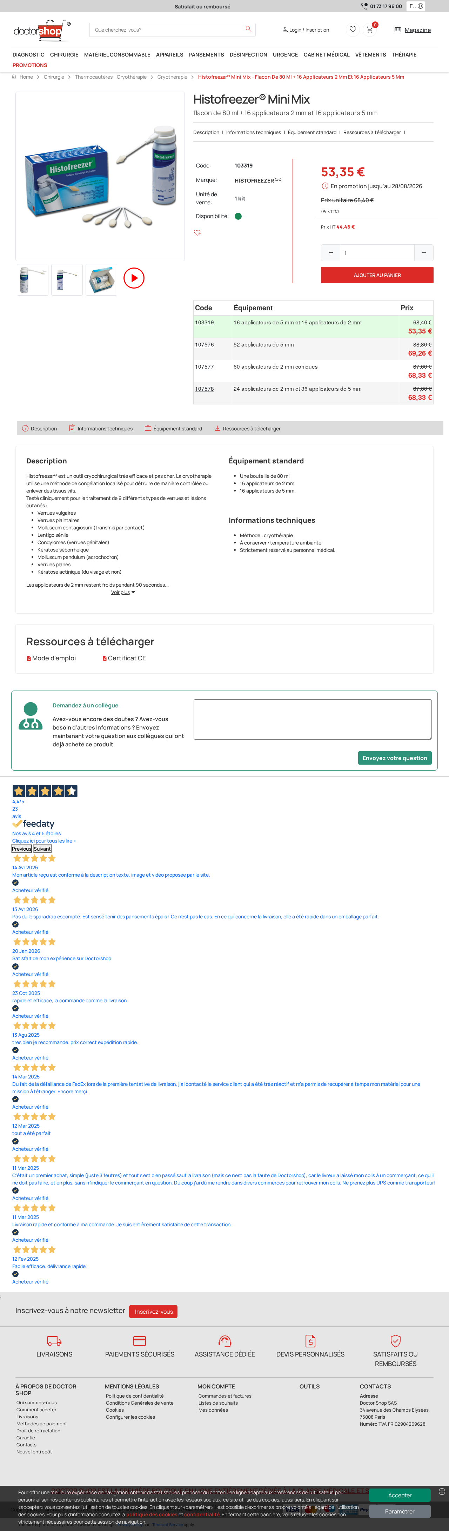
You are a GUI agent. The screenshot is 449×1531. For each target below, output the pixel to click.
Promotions (30, 64)
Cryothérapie (172, 76)
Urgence (285, 54)
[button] (422, 6)
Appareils (169, 54)
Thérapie (404, 54)
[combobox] (411, 6)
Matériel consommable (117, 54)
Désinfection (248, 54)
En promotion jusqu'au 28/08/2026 (376, 186)
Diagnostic (29, 54)
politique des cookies (151, 1514)
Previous (21, 848)
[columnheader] (213, 308)
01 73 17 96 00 (386, 6)
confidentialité (202, 1514)
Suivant (42, 848)
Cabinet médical (327, 54)
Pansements (206, 54)
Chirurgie (64, 54)
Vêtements (370, 54)
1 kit (240, 198)
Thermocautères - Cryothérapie (111, 76)
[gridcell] (213, 327)
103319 (244, 165)
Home (22, 76)
